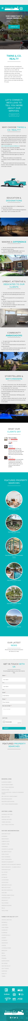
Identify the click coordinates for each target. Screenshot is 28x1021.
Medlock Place (6, 887)
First (3, 682)
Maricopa (4, 950)
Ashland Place (6, 833)
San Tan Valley (6, 966)
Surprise (4, 971)
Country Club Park (7, 849)
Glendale (4, 940)
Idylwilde (4, 877)
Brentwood (5, 838)
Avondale (4, 922)
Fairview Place (6, 869)
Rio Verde (4, 963)
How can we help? (7, 705)
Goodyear (5, 942)
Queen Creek (5, 960)
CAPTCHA (4, 718)
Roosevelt (5, 900)
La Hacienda (5, 879)
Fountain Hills (6, 935)
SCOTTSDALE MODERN (8, 787)
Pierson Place (6, 897)
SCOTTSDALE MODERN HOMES (10, 804)
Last (3, 689)
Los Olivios (5, 882)
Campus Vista (6, 841)
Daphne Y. (10, 445)
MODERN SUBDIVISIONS (8, 801)
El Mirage (4, 932)
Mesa (3, 953)
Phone (4, 699)
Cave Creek (5, 927)
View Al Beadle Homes (14, 508)
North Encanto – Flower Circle (11, 867)
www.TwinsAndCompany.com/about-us (10, 146)
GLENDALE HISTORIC (7, 814)
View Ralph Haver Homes (14, 532)
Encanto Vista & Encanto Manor (11, 864)
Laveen (4, 945)
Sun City (4, 973)
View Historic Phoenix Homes (14, 580)
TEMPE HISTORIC (6, 822)
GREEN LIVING (5, 789)
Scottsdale (5, 968)
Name (4, 675)
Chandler (4, 930)
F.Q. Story (5, 872)
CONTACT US (14, 115)
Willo (3, 908)
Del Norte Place (6, 851)
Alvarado (4, 836)
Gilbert (4, 937)
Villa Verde (5, 903)
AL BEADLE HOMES (6, 782)
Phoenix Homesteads (8, 895)
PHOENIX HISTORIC (7, 819)
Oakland (4, 892)
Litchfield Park (6, 948)
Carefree (4, 925)
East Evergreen (6, 859)
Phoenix (4, 958)
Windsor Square (7, 905)
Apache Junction (7, 919)
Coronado (5, 846)
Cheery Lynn (5, 844)
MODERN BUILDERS (7, 799)
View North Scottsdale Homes (14, 626)
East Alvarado (6, 856)
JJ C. (9, 456)
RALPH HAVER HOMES (7, 784)
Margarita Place (7, 885)
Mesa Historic (6, 817)
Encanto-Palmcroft (8, 862)
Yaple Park (5, 910)
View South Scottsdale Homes (14, 603)
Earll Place (5, 854)
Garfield (4, 874)
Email (4, 692)
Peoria (4, 955)
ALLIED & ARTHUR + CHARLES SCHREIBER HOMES (13, 793)
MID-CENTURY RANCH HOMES (9, 796)
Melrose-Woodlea (7, 890)
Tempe (3, 976)
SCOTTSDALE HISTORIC (8, 824)
